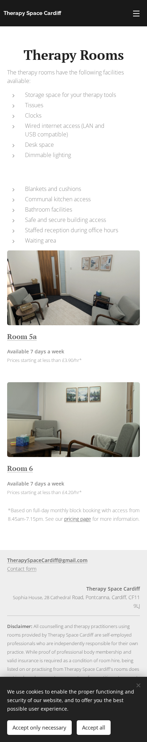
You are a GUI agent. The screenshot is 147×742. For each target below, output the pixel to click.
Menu (136, 13)
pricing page (77, 518)
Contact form (21, 568)
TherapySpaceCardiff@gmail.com (47, 560)
